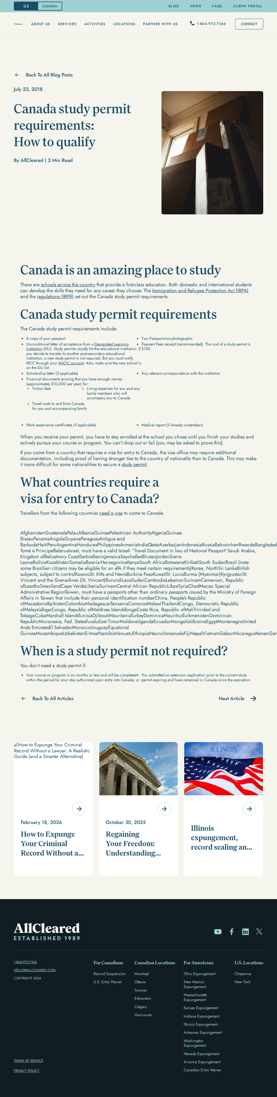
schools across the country (68, 284)
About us (40, 23)
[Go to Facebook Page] (232, 932)
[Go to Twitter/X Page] (259, 932)
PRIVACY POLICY (26, 1070)
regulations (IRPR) (55, 296)
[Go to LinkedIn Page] (245, 932)
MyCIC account (71, 363)
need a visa (111, 513)
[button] (40, 24)
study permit (134, 464)
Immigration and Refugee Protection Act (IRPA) (200, 290)
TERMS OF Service (28, 1060)
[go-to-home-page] (18, 24)
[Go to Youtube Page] (218, 932)
